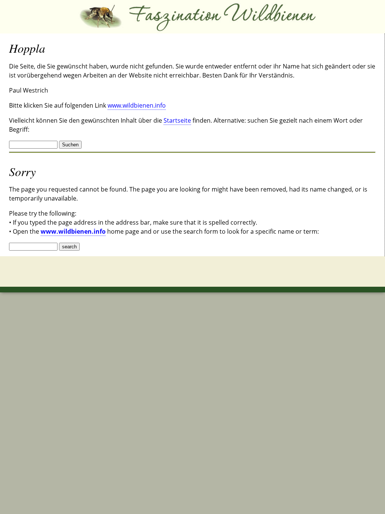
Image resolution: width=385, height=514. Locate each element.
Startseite (177, 120)
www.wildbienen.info (137, 105)
